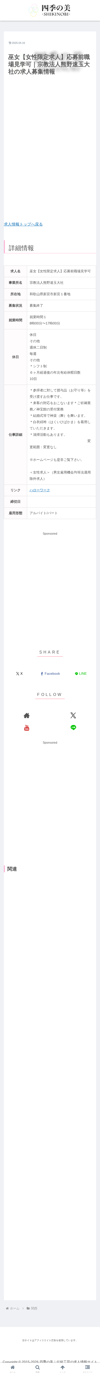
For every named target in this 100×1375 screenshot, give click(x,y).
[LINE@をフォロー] (73, 727)
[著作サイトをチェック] (27, 715)
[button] (90, 849)
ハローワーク (40, 490)
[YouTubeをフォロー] (27, 727)
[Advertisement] (50, 149)
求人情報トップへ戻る (23, 224)
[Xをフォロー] (73, 715)
